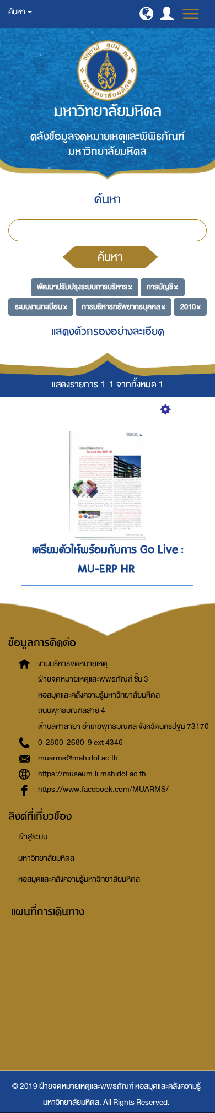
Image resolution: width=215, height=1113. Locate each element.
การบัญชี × (162, 286)
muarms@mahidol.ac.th (78, 758)
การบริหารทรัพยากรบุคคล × (123, 306)
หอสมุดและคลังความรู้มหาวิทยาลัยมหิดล (79, 879)
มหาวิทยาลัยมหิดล (46, 858)
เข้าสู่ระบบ (32, 837)
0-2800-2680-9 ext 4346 (80, 742)
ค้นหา (110, 257)
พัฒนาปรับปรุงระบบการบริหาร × (84, 286)
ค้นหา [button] (17, 12)
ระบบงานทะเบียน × (41, 306)
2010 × (190, 306)
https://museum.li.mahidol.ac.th (92, 774)
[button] (146, 13)
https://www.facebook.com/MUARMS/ (103, 789)
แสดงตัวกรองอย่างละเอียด (107, 331)
